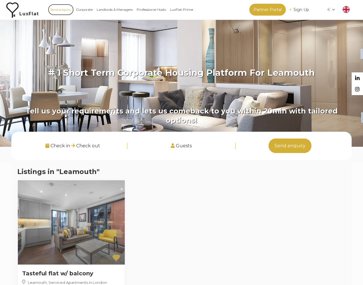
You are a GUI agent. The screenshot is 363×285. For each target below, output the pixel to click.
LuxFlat (29, 13)
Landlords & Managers (115, 9)
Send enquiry (60, 9)
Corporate (84, 9)
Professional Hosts (151, 9)
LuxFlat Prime (181, 9)
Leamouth (37, 282)
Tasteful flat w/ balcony (57, 273)
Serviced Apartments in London (77, 282)
